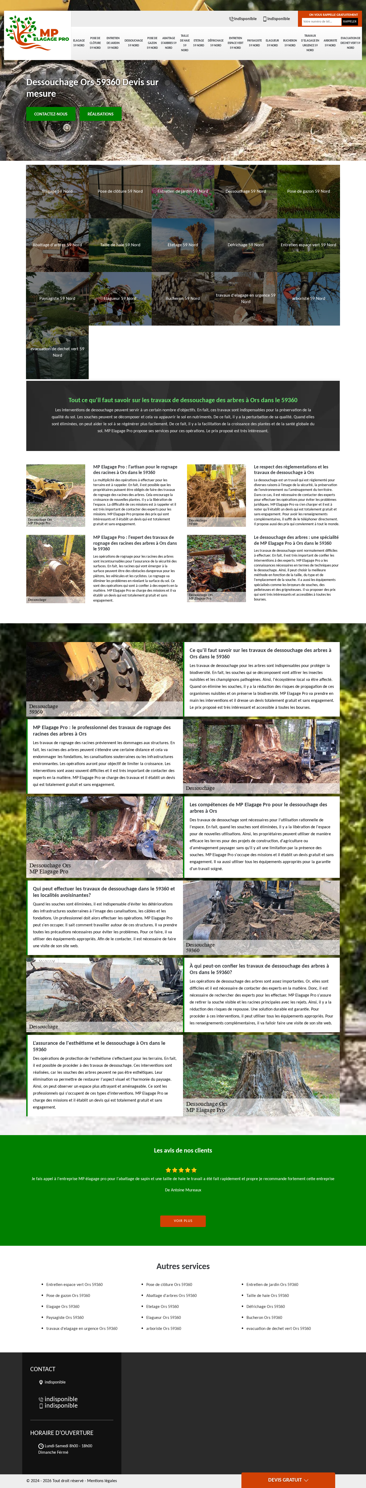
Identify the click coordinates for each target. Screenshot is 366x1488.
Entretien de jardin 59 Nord (113, 43)
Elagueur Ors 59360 (163, 1318)
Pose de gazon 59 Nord (152, 43)
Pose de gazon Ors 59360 (68, 1296)
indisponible (245, 19)
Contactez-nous (51, 114)
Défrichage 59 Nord (215, 43)
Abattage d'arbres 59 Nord (169, 43)
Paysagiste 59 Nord (254, 43)
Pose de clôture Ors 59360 (169, 1285)
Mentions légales (102, 1481)
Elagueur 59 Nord (272, 43)
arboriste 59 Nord (330, 43)
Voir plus (183, 1221)
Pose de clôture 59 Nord (95, 43)
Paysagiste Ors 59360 (65, 1318)
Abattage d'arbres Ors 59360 (171, 1296)
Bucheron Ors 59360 (264, 1318)
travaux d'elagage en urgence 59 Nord (310, 43)
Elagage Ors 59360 (62, 1307)
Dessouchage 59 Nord (134, 43)
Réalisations (101, 114)
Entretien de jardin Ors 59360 (272, 1285)
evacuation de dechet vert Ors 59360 (279, 1329)
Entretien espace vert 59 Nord (235, 43)
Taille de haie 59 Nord (185, 43)
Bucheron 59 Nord (290, 43)
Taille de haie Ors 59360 (268, 1296)
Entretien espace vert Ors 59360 (74, 1285)
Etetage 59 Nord (198, 43)
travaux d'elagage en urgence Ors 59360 (81, 1329)
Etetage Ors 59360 (162, 1307)
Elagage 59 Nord (79, 43)
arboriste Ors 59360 (163, 1329)
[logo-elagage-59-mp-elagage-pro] (37, 29)
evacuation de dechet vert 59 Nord (350, 43)
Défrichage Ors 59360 (266, 1307)
